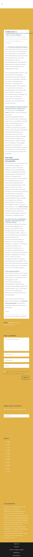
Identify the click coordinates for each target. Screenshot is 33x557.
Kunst (20, 524)
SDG (16, 533)
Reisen (12, 533)
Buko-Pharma (8, 509)
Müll (24, 526)
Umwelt (25, 533)
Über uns (16, 543)
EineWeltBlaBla (16, 41)
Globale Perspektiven (10, 520)
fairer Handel (7, 513)
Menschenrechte (9, 325)
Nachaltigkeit (8, 529)
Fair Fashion (15, 513)
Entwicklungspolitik (19, 511)
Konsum (25, 522)
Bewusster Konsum (20, 507)
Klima (5, 522)
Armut (12, 507)
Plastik (16, 531)
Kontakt (16, 546)
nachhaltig (15, 529)
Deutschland (16, 509)
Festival (22, 513)
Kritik (5, 524)
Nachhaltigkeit (23, 529)
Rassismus (7, 533)
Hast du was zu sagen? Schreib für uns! (15, 409)
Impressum (16, 552)
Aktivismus (7, 507)
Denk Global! (22, 37)
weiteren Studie (23, 206)
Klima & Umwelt (9, 39)
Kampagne (24, 520)
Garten (11, 515)
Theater (20, 533)
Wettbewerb (19, 535)
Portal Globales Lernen (16, 549)
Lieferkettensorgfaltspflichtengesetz (18, 47)
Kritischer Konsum (14, 322)
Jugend (19, 520)
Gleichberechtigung (9, 518)
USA (14, 535)
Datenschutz (16, 555)
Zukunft (12, 537)
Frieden (6, 515)
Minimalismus (18, 526)
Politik (21, 531)
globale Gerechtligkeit (22, 518)
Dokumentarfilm (8, 511)
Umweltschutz (8, 535)
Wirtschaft (7, 537)
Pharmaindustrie (9, 531)
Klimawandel (19, 522)
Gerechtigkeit (17, 515)
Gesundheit (25, 515)
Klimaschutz (11, 522)
